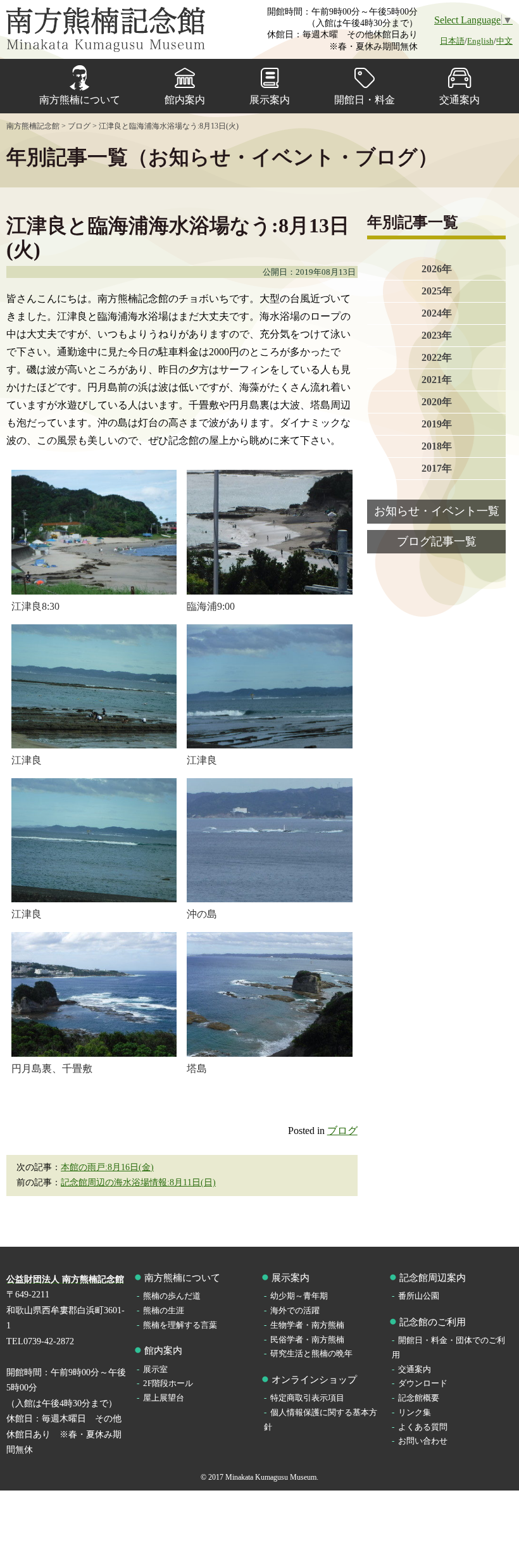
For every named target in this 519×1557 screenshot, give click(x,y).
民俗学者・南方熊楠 (307, 1339)
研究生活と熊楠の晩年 (311, 1353)
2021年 (437, 379)
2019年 (437, 424)
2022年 (437, 357)
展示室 (155, 1369)
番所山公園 (418, 1296)
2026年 (437, 268)
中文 (504, 41)
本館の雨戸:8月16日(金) (107, 1167)
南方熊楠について (79, 99)
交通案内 (459, 99)
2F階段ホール (168, 1383)
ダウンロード (422, 1383)
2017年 (437, 468)
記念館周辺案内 (432, 1278)
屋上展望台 (163, 1398)
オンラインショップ (314, 1380)
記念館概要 (418, 1398)
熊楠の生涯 (163, 1310)
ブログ (342, 1130)
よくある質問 (422, 1427)
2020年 (437, 401)
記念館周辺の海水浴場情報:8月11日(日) (138, 1182)
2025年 (437, 291)
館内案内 (185, 99)
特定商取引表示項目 (307, 1398)
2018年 (437, 446)
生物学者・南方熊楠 (307, 1325)
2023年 (437, 335)
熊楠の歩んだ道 (172, 1296)
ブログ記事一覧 (437, 541)
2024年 (437, 313)
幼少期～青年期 (299, 1296)
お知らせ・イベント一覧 (436, 511)
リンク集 (414, 1412)
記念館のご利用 (432, 1322)
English (480, 41)
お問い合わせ (422, 1441)
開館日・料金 (364, 99)
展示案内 (269, 99)
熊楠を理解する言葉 (180, 1325)
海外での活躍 (295, 1310)
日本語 (452, 41)
